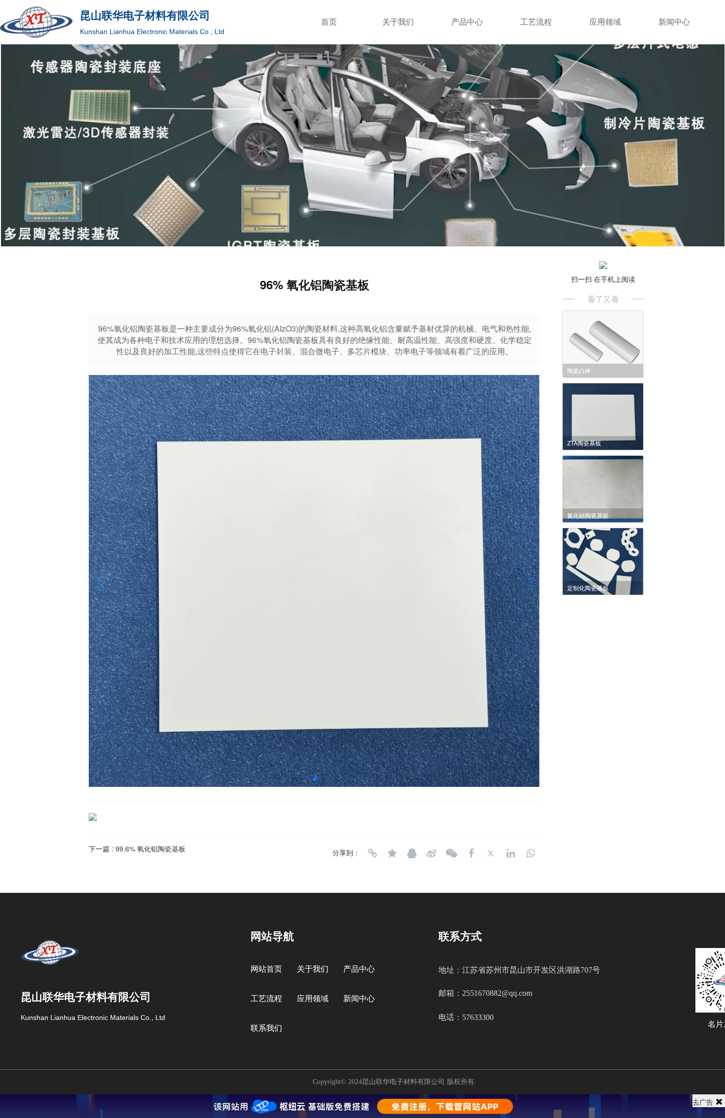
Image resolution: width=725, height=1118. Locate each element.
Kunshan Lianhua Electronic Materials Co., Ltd (152, 31)
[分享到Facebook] (471, 853)
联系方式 (460, 936)
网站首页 (266, 969)
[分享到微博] (431, 853)
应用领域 (605, 22)
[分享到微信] (451, 853)
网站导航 (272, 936)
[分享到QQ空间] (392, 853)
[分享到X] (491, 853)
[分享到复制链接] (372, 853)
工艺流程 (536, 22)
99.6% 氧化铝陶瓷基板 (150, 848)
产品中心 (467, 22)
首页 (329, 22)
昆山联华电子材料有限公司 (145, 15)
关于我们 (398, 22)
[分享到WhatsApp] (530, 853)
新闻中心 (674, 22)
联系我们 (266, 1028)
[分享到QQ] (412, 853)
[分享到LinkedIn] (510, 853)
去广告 (702, 1102)
